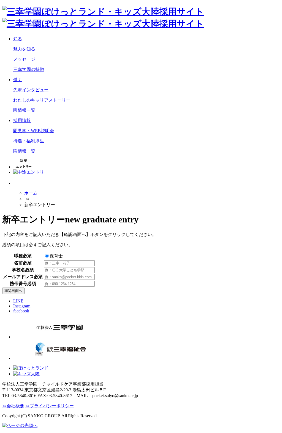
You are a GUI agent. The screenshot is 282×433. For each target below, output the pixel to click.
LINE (18, 301)
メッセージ (24, 59)
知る (17, 38)
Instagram (21, 306)
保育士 (56, 256)
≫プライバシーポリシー (49, 405)
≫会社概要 (13, 405)
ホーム (30, 193)
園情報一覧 (24, 110)
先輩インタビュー (30, 89)
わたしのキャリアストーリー (41, 100)
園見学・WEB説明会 (33, 130)
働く (17, 79)
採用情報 (22, 120)
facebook (21, 311)
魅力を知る (24, 49)
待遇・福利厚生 (28, 141)
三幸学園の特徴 (28, 69)
